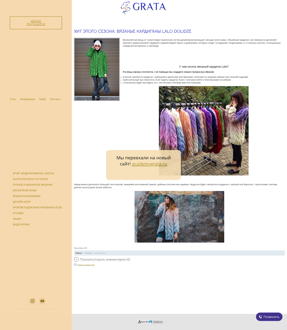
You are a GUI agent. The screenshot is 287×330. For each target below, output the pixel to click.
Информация (27, 99)
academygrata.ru (149, 164)
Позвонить (272, 317)
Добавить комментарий (85, 265)
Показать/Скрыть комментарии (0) (105, 259)
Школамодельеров (36, 23)
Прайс (42, 99)
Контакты (55, 99)
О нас (13, 99)
